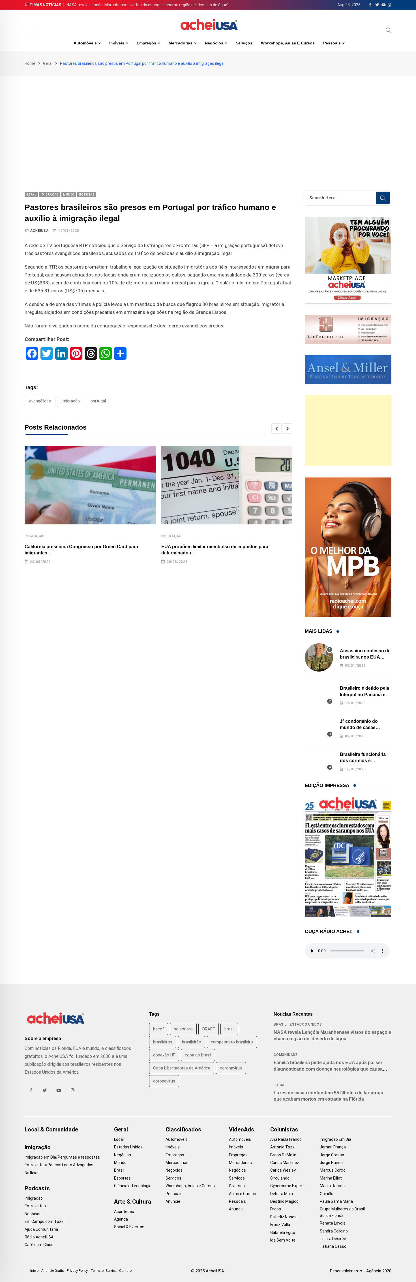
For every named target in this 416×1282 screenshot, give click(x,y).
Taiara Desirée (333, 1238)
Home (30, 63)
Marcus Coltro (333, 1170)
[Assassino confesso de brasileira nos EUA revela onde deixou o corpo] (319, 657)
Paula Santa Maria (336, 1201)
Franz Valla (280, 1224)
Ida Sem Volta (282, 1240)
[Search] (388, 30)
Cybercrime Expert (287, 1186)
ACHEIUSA (39, 231)
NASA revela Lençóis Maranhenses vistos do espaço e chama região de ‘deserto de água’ (147, 5)
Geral (47, 63)
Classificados (183, 1129)
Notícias (32, 1172)
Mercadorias (180, 43)
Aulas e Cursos (242, 1193)
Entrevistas (35, 1206)
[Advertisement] (208, 118)
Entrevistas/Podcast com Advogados (59, 1165)
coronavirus (231, 1068)
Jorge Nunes (331, 1162)
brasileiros (162, 1042)
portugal (98, 401)
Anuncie (173, 1201)
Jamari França (333, 1147)
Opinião (326, 1193)
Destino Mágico (284, 1201)
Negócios (214, 43)
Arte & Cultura (132, 1201)
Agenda (121, 1219)
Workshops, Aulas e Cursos (288, 43)
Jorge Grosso (332, 1155)
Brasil (280, 1024)
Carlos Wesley (283, 1170)
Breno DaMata (283, 1155)
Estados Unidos (306, 1024)
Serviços (244, 43)
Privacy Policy (77, 1271)
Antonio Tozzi (282, 1147)
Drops (275, 1209)
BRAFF (208, 1029)
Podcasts (37, 1188)
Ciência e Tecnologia (132, 1186)
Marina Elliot (331, 1178)
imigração (71, 401)
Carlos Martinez (284, 1162)
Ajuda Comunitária (41, 1229)
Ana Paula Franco (286, 1139)
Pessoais (332, 43)
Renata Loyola (333, 1223)
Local (279, 1085)
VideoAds (241, 1129)
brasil (229, 1029)
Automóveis (85, 43)
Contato (125, 1271)
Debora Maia (281, 1193)
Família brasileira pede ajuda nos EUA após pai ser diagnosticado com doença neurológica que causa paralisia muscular (328, 1069)
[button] (276, 428)
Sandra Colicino (334, 1231)
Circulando (280, 1178)
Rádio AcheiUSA (39, 1237)
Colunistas (284, 1129)
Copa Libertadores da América (181, 1068)
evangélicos (40, 401)
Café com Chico (39, 1244)
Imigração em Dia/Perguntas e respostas (62, 1157)
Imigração (35, 536)
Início (34, 1271)
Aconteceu (124, 1211)
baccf (158, 1029)
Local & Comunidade (51, 1129)
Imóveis (116, 43)
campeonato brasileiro (232, 1042)
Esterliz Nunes (283, 1217)
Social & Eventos (129, 1227)
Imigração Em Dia (335, 1139)
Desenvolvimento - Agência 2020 (360, 1271)
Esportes (122, 1178)
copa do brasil (198, 1055)
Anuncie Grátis (52, 1271)
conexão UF (164, 1055)
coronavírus (164, 1081)
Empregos (146, 43)
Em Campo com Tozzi (45, 1221)
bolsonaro (183, 1029)
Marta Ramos (332, 1186)
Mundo (120, 1162)
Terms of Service (103, 1271)
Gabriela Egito (282, 1232)
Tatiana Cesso (333, 1246)
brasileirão (191, 1042)
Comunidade (286, 1055)
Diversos (237, 1186)
